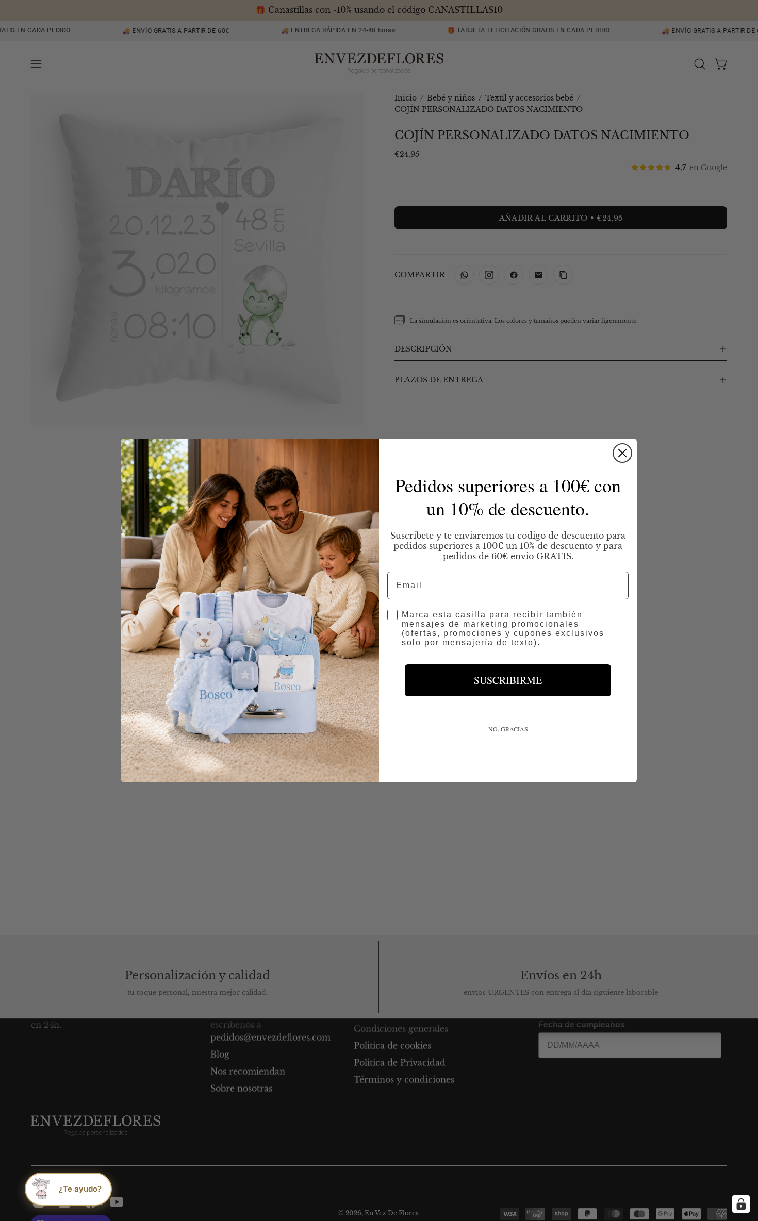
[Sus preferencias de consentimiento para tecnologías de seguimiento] (741, 1204)
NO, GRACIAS (508, 729)
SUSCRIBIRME (508, 680)
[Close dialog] (622, 453)
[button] (68, 1189)
